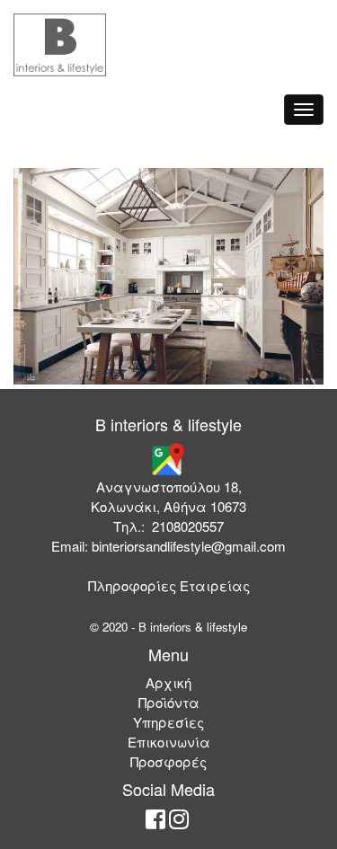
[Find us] (167, 457)
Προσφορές (168, 761)
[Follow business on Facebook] (155, 822)
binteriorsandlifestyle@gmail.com (189, 545)
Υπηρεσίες (168, 721)
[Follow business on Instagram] (179, 822)
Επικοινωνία (169, 741)
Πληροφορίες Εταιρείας (169, 585)
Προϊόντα (169, 702)
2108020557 (188, 526)
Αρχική (168, 682)
